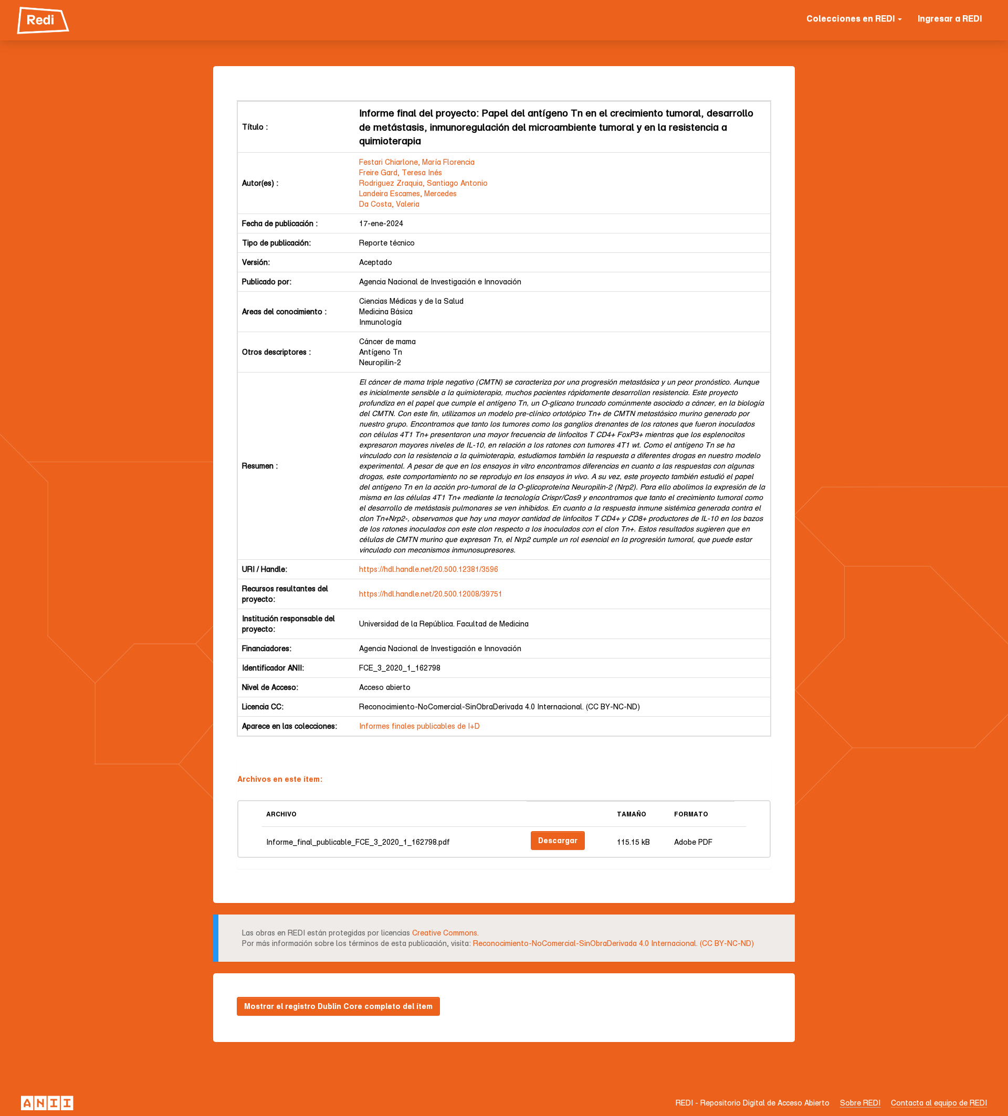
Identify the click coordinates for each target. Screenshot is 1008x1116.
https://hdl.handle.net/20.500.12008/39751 (430, 593)
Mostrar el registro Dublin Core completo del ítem (338, 1006)
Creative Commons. (445, 932)
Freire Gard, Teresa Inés (400, 172)
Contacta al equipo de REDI (939, 1102)
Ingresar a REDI (950, 18)
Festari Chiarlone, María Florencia (417, 161)
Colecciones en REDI (851, 18)
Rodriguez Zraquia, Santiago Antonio (423, 182)
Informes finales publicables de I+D (419, 725)
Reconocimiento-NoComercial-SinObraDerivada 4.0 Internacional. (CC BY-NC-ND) (613, 943)
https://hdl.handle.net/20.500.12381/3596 (428, 569)
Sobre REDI (860, 1102)
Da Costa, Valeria (389, 203)
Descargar (558, 840)
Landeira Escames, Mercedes (408, 193)
